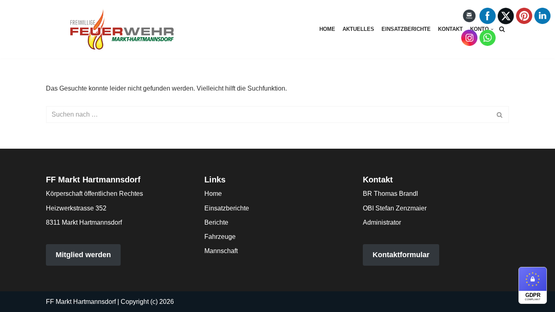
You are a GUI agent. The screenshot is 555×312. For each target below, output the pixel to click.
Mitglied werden (83, 255)
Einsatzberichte (406, 29)
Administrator (382, 222)
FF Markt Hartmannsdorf (81, 301)
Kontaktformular (401, 255)
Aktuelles (358, 29)
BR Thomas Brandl (390, 193)
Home (327, 29)
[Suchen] (500, 114)
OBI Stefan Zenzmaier (395, 208)
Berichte (216, 222)
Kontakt (450, 29)
